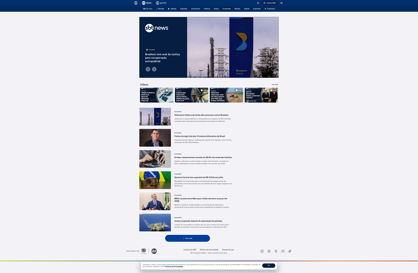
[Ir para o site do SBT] (154, 251)
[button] (187, 116)
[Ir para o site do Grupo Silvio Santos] (137, 251)
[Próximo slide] (154, 69)
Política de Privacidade (174, 266)
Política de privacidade (209, 250)
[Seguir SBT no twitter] (276, 251)
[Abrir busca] (258, 3)
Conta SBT (271, 3)
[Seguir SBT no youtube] (283, 251)
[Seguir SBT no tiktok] (290, 251)
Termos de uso (228, 250)
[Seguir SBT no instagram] (262, 251)
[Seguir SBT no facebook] (269, 251)
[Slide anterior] (148, 69)
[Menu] (281, 3)
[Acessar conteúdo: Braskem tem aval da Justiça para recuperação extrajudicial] (233, 47)
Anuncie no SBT (189, 250)
